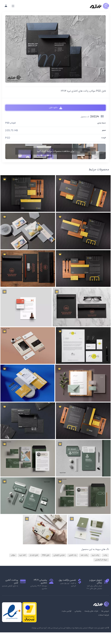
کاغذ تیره (22, 555)
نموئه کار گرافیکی (101, 559)
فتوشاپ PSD (10, 123)
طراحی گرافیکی (59, 555)
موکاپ (13, 555)
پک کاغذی (72, 555)
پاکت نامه (84, 555)
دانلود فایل (53, 107)
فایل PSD (45, 555)
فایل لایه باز (34, 555)
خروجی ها (105, 611)
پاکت (105, 555)
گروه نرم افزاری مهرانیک (39, 628)
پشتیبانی (78, 611)
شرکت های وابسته (91, 611)
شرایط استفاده (103, 615)
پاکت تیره (95, 555)
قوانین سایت (66, 611)
